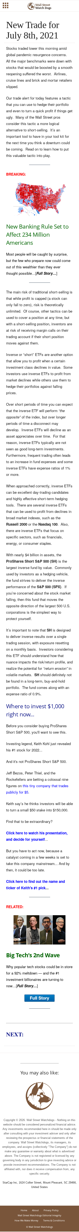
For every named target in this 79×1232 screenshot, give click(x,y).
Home (24, 1210)
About (35, 1210)
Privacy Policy (51, 1210)
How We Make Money (26, 1220)
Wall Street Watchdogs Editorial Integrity (39, 1215)
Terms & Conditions (54, 1220)
